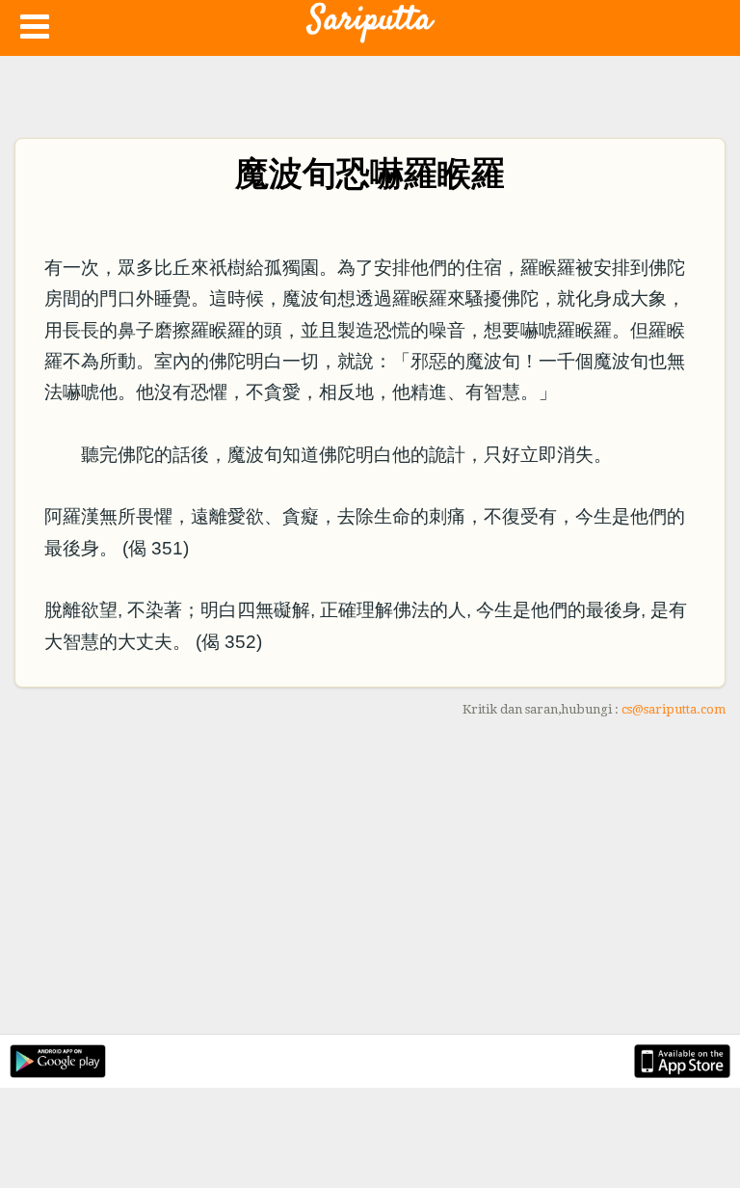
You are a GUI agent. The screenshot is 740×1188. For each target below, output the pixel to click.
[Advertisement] (370, 879)
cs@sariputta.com (673, 709)
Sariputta (370, 20)
